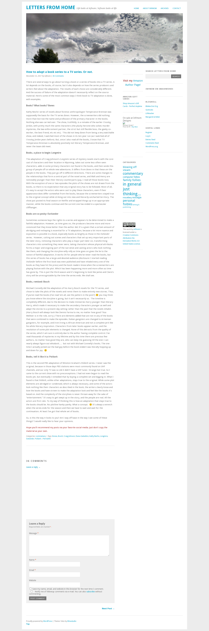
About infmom (150, 8)
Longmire (104, 436)
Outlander (30, 439)
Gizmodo (149, 110)
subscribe (90, 591)
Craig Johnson (69, 436)
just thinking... (132, 191)
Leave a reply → (33, 467)
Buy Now (134, 127)
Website (32, 580)
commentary (41, 436)
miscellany (127, 197)
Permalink (47, 439)
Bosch (60, 436)
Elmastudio (71, 621)
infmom (137, 229)
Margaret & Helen (153, 117)
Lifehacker (150, 113)
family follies (132, 180)
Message (34, 533)
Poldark (38, 439)
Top (28, 624)
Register (149, 132)
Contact (177, 8)
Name (32, 560)
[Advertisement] (135, 141)
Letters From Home (50, 7)
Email (32, 570)
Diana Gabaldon (82, 436)
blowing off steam (130, 168)
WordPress (47, 621)
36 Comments (58, 76)
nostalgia (136, 197)
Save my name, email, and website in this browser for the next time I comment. (68, 589)
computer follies (131, 177)
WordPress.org (152, 146)
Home (136, 8)
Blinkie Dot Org (152, 106)
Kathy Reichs (94, 436)
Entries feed (150, 139)
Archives (165, 8)
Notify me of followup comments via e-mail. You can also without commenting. (65, 592)
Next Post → (108, 608)
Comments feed (152, 143)
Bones (54, 436)
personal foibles (129, 202)
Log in (148, 136)
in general (132, 184)
